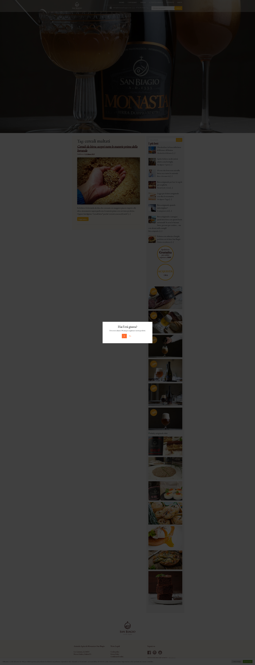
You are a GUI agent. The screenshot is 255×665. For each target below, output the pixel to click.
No (130, 336)
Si (124, 336)
